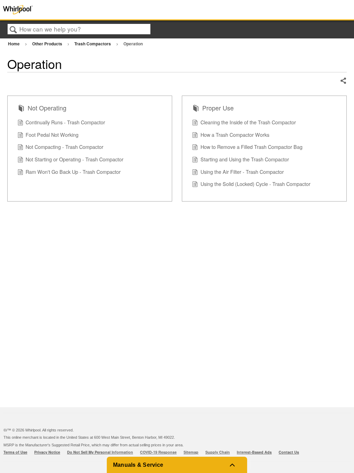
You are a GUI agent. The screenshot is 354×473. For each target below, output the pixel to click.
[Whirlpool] (71, 9)
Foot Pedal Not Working (52, 134)
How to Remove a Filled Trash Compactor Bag (251, 146)
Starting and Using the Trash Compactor (245, 159)
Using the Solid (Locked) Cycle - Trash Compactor (255, 183)
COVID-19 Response (158, 452)
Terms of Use (15, 452)
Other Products (47, 44)
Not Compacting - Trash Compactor (64, 146)
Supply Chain (217, 452)
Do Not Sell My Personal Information (100, 452)
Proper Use (218, 108)
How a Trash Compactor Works (235, 134)
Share (343, 81)
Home (14, 44)
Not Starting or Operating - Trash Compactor (74, 159)
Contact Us (289, 452)
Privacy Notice (47, 452)
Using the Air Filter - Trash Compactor (242, 171)
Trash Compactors (93, 44)
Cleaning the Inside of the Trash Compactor (248, 122)
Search (13, 29)
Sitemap (191, 452)
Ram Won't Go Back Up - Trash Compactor (73, 171)
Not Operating (47, 108)
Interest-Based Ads (254, 452)
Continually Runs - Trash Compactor (65, 122)
